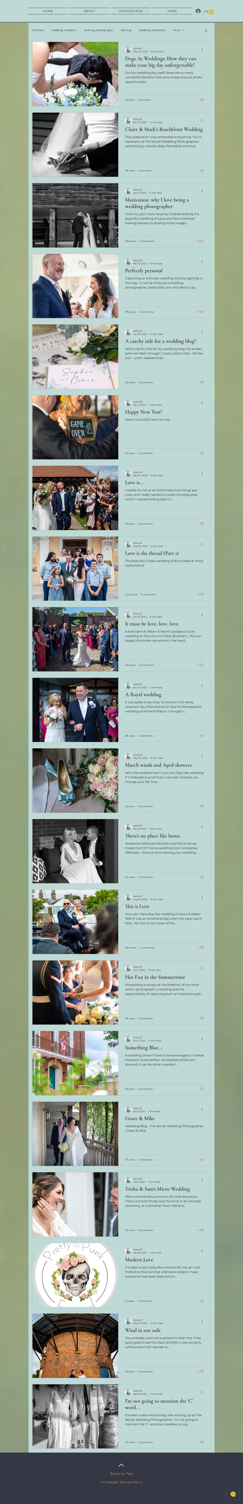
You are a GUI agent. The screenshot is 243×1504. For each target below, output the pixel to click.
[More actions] (203, 49)
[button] (211, 10)
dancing (126, 30)
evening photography (98, 30)
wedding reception (64, 30)
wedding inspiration (152, 30)
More (176, 30)
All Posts (38, 30)
